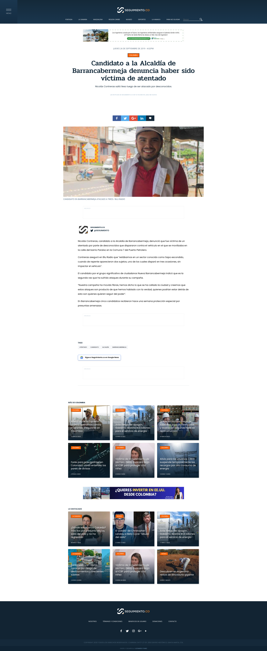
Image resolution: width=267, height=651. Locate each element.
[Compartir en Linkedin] (142, 118)
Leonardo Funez (141, 648)
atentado (83, 347)
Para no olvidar (173, 19)
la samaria (76, 516)
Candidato (95, 347)
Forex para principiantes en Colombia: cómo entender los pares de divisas (88, 465)
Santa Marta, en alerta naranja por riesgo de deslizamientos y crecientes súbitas (87, 569)
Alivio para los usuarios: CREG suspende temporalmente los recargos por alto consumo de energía (178, 463)
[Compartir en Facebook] (117, 118)
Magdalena (97, 19)
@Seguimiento (101, 230)
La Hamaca (156, 19)
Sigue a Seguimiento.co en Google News (102, 357)
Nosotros (92, 621)
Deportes (142, 19)
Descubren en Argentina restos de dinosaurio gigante (177, 573)
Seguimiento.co (97, 227)
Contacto (172, 621)
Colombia (133, 55)
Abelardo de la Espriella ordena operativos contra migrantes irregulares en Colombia (86, 426)
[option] (133, 164)
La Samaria (82, 19)
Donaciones (157, 621)
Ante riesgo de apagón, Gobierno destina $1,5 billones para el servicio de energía (132, 428)
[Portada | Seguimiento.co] (133, 10)
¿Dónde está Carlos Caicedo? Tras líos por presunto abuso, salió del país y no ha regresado (88, 532)
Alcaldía (105, 347)
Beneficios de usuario (137, 621)
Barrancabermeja (119, 347)
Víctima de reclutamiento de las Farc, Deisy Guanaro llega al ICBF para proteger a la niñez (132, 463)
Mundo (129, 19)
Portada (68, 19)
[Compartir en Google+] (133, 118)
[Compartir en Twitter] (125, 118)
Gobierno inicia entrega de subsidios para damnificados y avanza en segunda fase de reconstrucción (177, 426)
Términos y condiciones (112, 621)
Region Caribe (114, 19)
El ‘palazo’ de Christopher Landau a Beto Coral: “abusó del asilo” (132, 534)
